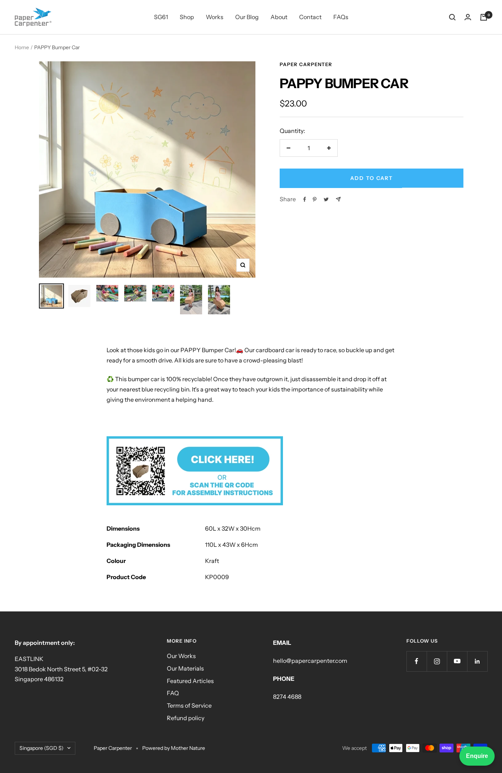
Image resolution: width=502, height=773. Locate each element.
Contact (310, 17)
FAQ (173, 693)
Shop (187, 17)
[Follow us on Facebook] (416, 661)
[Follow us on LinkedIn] (477, 661)
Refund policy (185, 718)
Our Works (181, 656)
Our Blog (247, 17)
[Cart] (483, 17)
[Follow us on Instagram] (437, 661)
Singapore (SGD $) (41, 748)
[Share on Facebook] (304, 199)
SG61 (161, 17)
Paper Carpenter (306, 64)
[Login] (468, 17)
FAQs (340, 17)
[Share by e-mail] (338, 199)
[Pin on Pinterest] (314, 199)
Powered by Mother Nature (173, 748)
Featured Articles (190, 680)
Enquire (477, 756)
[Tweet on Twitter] (326, 199)
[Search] (452, 17)
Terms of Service (189, 705)
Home (22, 47)
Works (214, 17)
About (278, 17)
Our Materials (185, 668)
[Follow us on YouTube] (457, 661)
